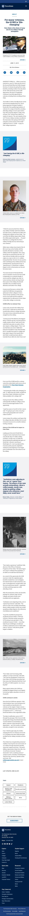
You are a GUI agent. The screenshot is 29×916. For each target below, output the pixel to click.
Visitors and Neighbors (8, 789)
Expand (22, 60)
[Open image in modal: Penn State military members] (14, 44)
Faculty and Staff (20, 789)
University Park (20, 793)
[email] (24, 72)
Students (20, 785)
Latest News (8, 802)
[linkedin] (17, 72)
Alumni (8, 793)
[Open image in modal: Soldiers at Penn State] (14, 532)
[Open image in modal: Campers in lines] (14, 647)
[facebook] (5, 72)
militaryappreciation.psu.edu (11, 760)
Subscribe (14, 820)
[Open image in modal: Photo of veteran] (14, 196)
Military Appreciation (8, 797)
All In (20, 797)
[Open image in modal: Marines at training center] (14, 355)
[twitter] (11, 72)
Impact (14, 14)
